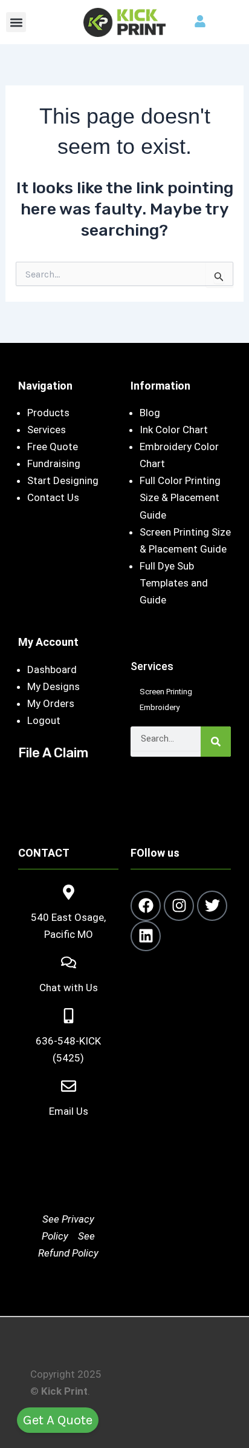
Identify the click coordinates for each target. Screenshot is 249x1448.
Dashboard (52, 669)
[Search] (216, 741)
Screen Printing (166, 691)
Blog (150, 413)
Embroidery (159, 707)
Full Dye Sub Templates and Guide (174, 583)
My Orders (50, 703)
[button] (16, 22)
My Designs (53, 686)
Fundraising (53, 463)
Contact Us (53, 497)
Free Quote (52, 446)
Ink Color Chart (174, 429)
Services (46, 429)
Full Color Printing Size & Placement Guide (180, 497)
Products (48, 413)
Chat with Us (68, 987)
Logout (43, 720)
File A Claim (53, 753)
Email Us (68, 1111)
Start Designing (63, 480)
